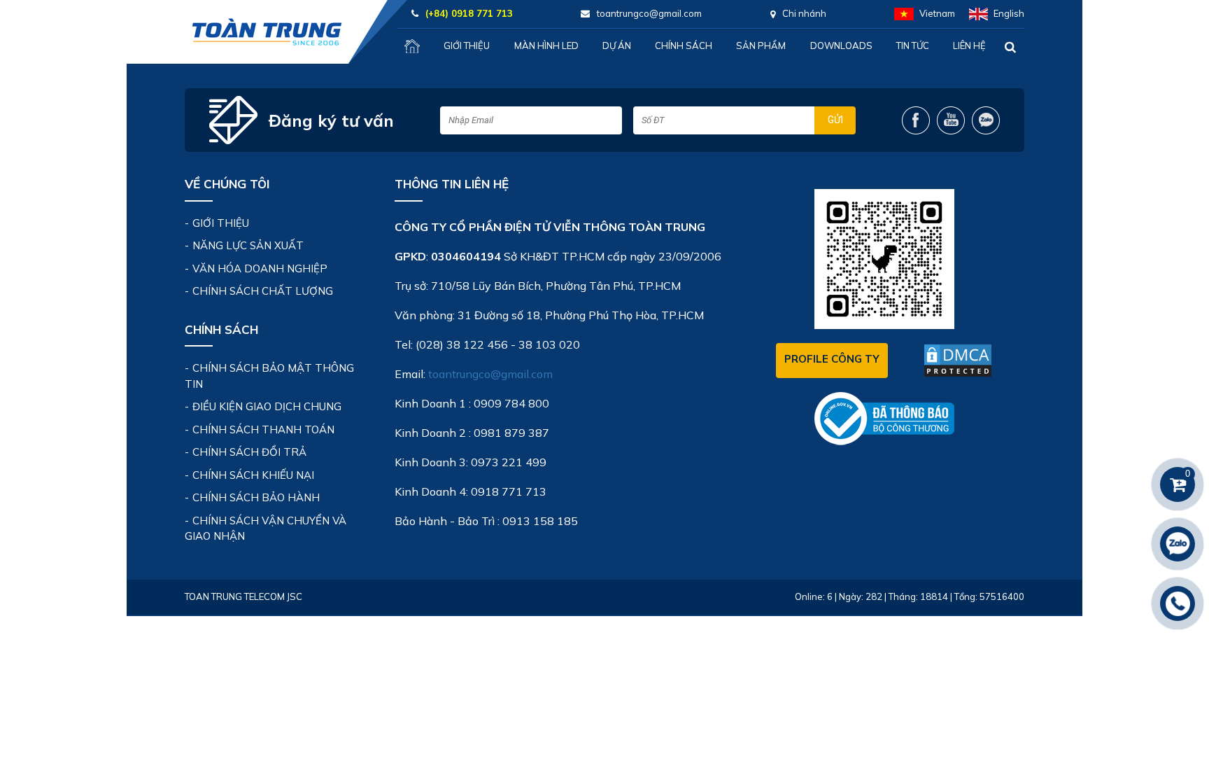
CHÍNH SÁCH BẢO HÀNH (256, 497)
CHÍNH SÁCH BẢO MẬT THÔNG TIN (269, 376)
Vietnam (937, 13)
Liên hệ (969, 45)
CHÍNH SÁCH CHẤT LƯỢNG (262, 291)
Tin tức (912, 45)
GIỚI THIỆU (220, 223)
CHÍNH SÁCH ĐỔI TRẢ (249, 452)
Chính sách (683, 45)
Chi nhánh (804, 13)
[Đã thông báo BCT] (884, 418)
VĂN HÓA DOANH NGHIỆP (259, 268)
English (1009, 13)
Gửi (835, 119)
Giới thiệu (467, 45)
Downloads (841, 45)
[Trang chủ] (412, 46)
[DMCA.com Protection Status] (958, 360)
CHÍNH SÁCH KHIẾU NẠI (253, 475)
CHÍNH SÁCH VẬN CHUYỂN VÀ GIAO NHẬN (265, 528)
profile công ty (831, 358)
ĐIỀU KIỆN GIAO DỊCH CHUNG (266, 406)
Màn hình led (546, 45)
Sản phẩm (761, 45)
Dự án (616, 45)
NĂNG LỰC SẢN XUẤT (248, 245)
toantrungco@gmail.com (490, 374)
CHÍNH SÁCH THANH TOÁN (263, 429)
